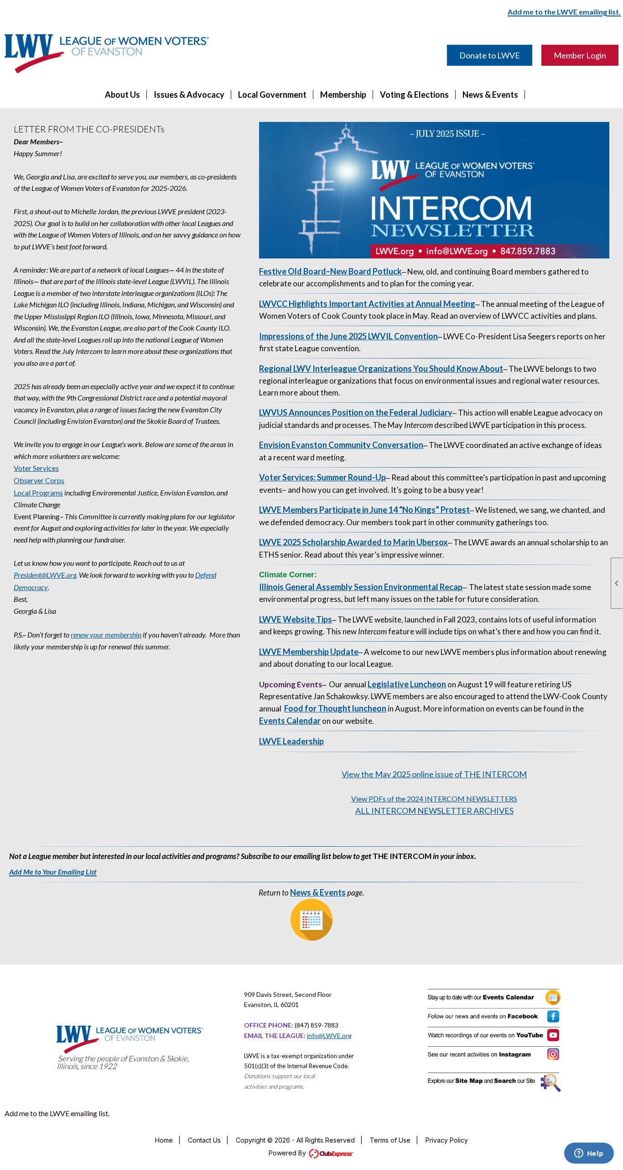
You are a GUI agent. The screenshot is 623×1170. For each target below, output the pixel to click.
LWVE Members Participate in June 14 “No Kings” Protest (364, 510)
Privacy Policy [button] (447, 1140)
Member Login (580, 55)
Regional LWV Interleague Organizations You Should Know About (381, 369)
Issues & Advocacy (189, 95)
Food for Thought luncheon (335, 708)
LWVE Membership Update (308, 652)
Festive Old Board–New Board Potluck (330, 271)
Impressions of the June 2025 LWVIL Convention (348, 336)
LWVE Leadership (291, 741)
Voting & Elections (414, 95)
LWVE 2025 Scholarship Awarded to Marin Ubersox (353, 542)
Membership (343, 95)
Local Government (272, 95)
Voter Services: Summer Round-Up (322, 477)
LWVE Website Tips (295, 619)
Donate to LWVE (489, 55)
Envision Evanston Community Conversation (341, 445)
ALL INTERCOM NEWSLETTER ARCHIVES (434, 811)
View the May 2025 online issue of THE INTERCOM (434, 774)
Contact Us (204, 1140)
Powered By (288, 1153)
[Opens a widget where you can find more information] (589, 1154)
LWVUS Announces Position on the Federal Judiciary (355, 412)
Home (164, 1140)
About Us (122, 95)
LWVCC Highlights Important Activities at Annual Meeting (367, 304)
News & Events (490, 95)
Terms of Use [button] (390, 1140)
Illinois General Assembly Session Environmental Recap (360, 587)
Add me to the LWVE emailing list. (57, 1113)
